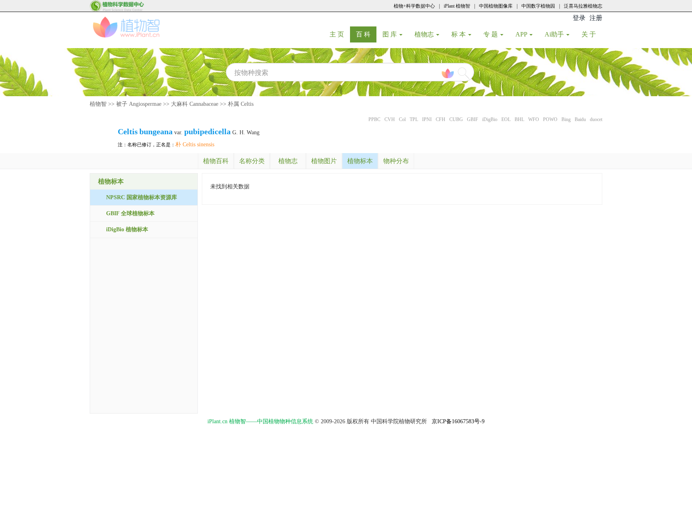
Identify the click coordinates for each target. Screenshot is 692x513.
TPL (414, 119)
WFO (533, 119)
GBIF (472, 119)
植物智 (98, 104)
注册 (595, 17)
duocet (596, 119)
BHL (519, 119)
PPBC (374, 119)
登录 (579, 17)
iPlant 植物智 (457, 6)
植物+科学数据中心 (414, 6)
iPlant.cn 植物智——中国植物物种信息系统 (260, 421)
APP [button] (522, 34)
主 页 (340, 34)
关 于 (591, 34)
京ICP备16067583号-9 (458, 421)
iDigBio (489, 119)
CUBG (456, 119)
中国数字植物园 (538, 6)
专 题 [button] (491, 34)
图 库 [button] (390, 34)
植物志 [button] (424, 34)
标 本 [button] (459, 34)
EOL (506, 119)
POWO (550, 119)
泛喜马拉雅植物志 (583, 6)
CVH (389, 119)
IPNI (427, 119)
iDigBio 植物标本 (127, 229)
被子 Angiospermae (138, 104)
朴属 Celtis (240, 104)
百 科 (366, 34)
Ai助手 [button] (555, 34)
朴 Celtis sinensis (194, 144)
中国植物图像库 (496, 6)
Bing (566, 119)
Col (402, 119)
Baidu (580, 119)
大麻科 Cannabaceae (194, 104)
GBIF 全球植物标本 (130, 213)
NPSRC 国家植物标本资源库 (141, 197)
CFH (440, 119)
